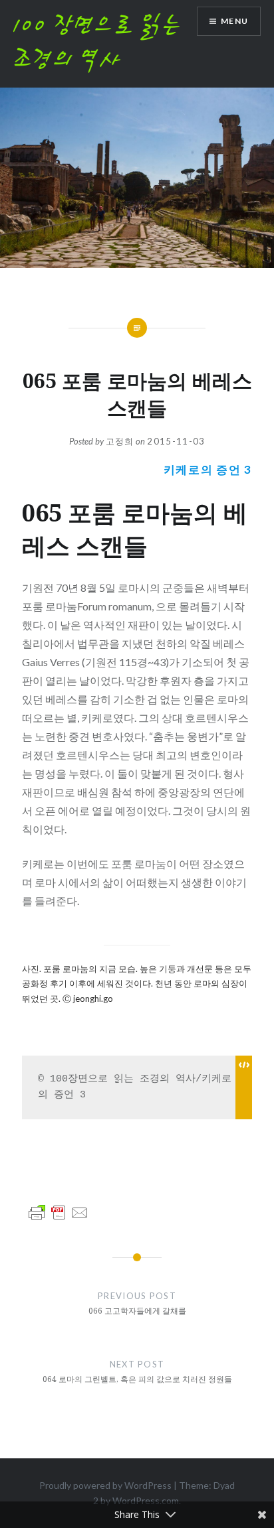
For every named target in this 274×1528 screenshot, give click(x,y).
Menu (234, 21)
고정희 (120, 441)
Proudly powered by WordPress (105, 1485)
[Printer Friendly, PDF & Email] (58, 1211)
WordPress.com (145, 1500)
